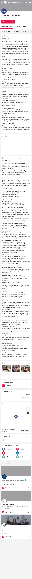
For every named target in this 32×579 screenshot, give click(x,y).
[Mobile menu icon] (2, 2)
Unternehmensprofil (7, 26)
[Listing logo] (4, 11)
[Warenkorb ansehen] (30, 2)
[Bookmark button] (29, 488)
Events (17, 26)
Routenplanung (25, 430)
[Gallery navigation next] (29, 363)
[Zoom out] (28, 410)
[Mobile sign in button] (27, 2)
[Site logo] (12, 2)
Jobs (25, 26)
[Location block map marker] (16, 416)
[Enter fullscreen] (28, 413)
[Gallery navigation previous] (26, 363)
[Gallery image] (6, 368)
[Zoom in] (28, 408)
